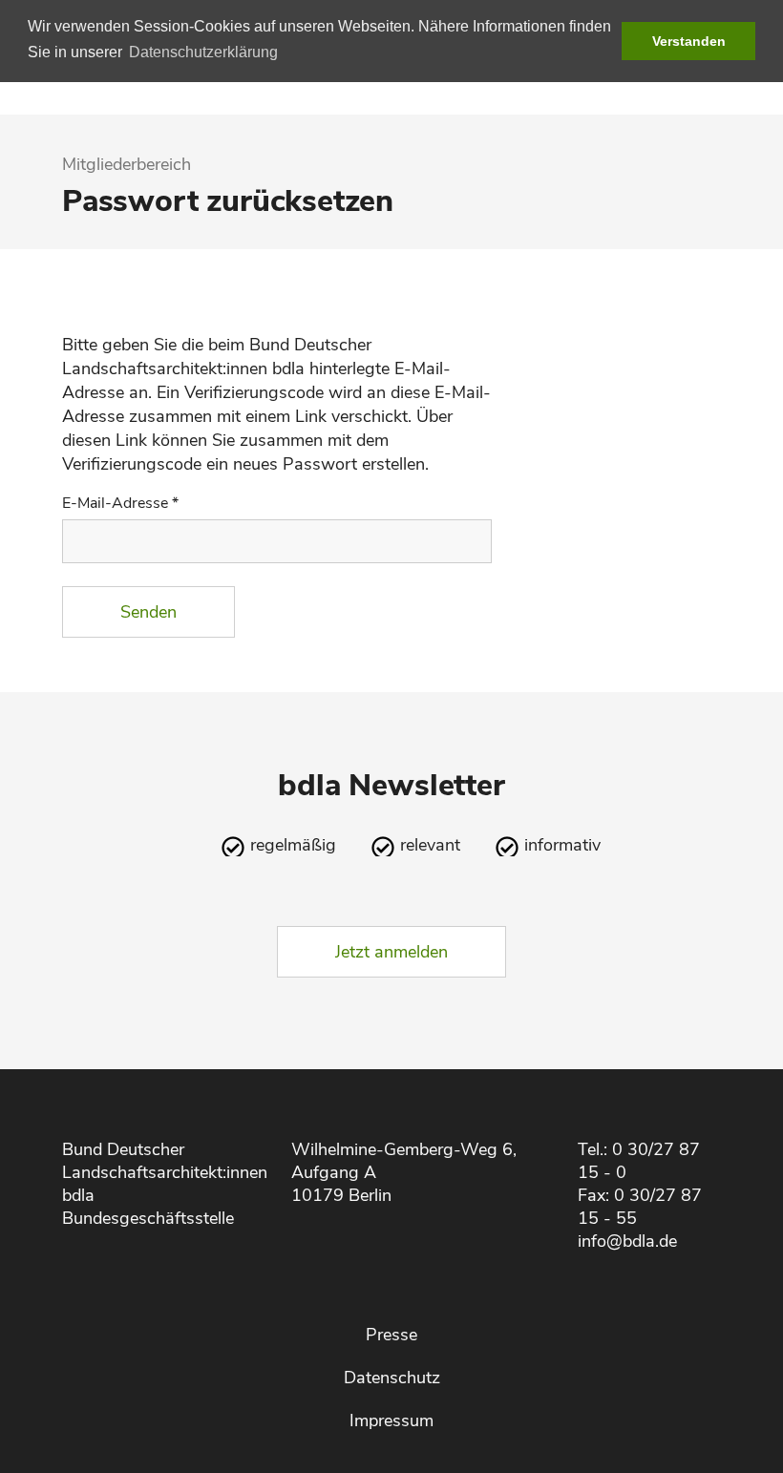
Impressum (391, 1420)
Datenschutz (392, 1377)
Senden (148, 611)
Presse (391, 1334)
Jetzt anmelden (391, 951)
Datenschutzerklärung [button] (203, 52)
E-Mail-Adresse (120, 503)
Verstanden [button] (689, 41)
